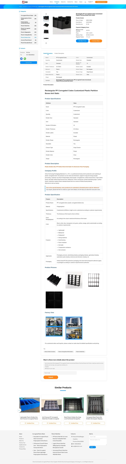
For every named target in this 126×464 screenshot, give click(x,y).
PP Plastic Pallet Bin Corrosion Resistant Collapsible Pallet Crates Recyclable (60, 438)
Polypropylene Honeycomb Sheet (28, 22)
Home (20, 436)
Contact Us (22, 446)
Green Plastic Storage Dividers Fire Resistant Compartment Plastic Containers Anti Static (51, 419)
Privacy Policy (22, 449)
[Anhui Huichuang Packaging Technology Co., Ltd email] (21, 58)
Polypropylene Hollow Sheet (28, 19)
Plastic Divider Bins (80, 351)
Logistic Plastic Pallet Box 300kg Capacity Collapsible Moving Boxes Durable (59, 445)
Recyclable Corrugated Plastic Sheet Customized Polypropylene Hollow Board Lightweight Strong (41, 439)
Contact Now (29, 62)
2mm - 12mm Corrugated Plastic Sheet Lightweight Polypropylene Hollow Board (40, 452)
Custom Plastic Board (28, 40)
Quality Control (22, 444)
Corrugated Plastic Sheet (28, 15)
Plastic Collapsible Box (28, 34)
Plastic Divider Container (50, 351)
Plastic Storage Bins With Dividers (65, 351)
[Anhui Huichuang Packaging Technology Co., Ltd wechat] (25, 58)
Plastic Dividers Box (28, 37)
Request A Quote (101, 2)
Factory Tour (22, 442)
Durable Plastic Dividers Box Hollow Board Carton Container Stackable (28, 419)
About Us (21, 440)
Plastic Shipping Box (28, 32)
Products (21, 438)
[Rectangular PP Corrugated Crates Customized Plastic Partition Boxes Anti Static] (62, 25)
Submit (50, 377)
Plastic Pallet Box (28, 25)
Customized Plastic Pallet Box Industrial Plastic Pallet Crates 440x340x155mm (60, 452)
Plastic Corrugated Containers (28, 29)
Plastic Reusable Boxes (28, 42)
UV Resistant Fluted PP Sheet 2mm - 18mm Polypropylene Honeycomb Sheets (41, 445)
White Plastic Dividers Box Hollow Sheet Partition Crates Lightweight (73, 419)
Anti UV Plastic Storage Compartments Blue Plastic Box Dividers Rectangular (94, 419)
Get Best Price (82, 41)
